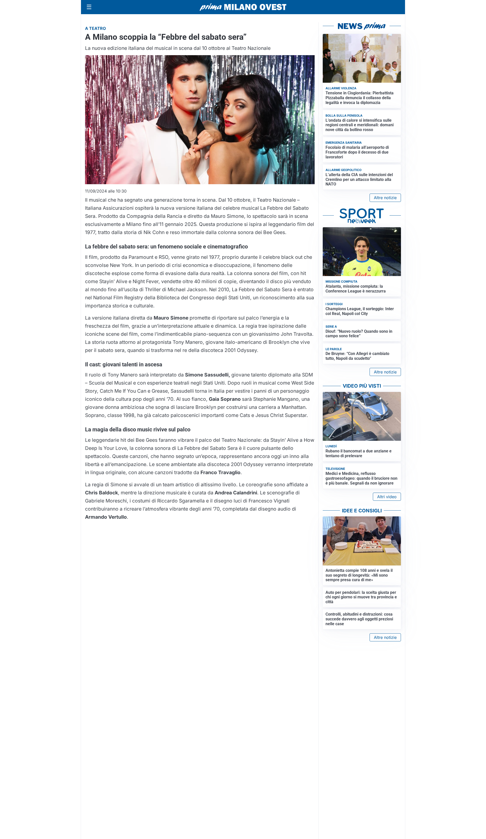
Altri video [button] (387, 496)
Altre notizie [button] (385, 197)
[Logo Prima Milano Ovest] (243, 7)
